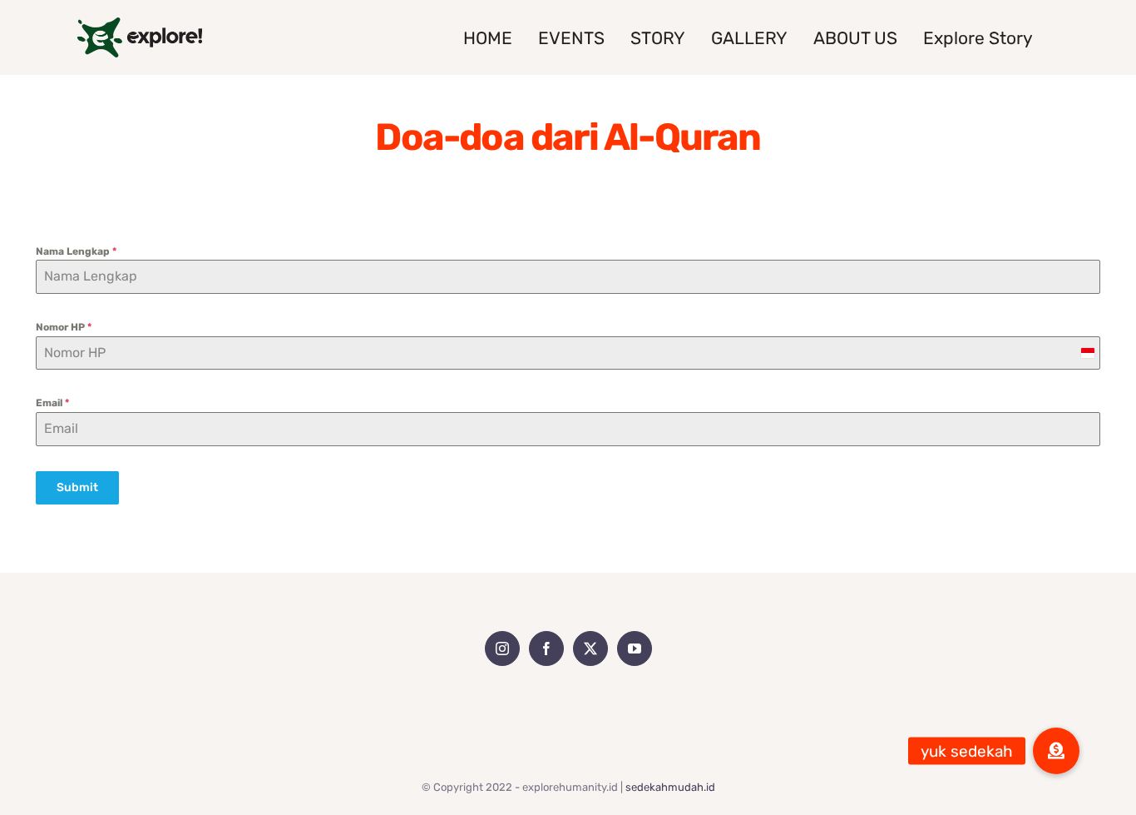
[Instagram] (502, 648)
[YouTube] (634, 648)
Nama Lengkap (76, 251)
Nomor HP (63, 327)
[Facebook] (546, 648)
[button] (1056, 751)
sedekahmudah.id (670, 787)
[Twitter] (590, 648)
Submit (77, 487)
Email (52, 403)
